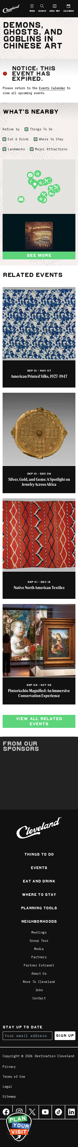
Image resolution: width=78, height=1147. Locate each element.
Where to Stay (51, 139)
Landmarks (16, 149)
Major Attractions (51, 149)
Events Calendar (52, 88)
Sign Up (65, 1035)
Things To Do (41, 129)
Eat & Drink (18, 139)
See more (39, 255)
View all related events (39, 721)
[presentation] (39, 235)
